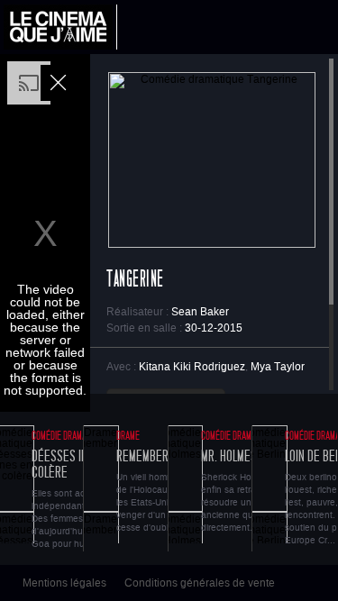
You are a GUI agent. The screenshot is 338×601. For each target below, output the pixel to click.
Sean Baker (200, 311)
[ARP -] (60, 27)
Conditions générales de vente (199, 583)
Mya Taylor (278, 366)
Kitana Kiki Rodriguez (192, 366)
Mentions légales (64, 583)
